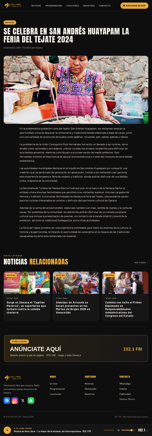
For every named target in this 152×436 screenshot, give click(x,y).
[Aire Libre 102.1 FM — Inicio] (12, 6)
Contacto (104, 5)
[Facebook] (7, 400)
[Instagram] (15, 400)
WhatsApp (125, 383)
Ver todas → (141, 262)
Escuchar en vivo (135, 5)
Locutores (72, 5)
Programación (54, 5)
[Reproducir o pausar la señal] (7, 430)
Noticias (36, 5)
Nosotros (89, 5)
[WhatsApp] (31, 400)
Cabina (123, 388)
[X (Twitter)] (23, 400)
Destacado (90, 388)
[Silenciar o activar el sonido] (118, 430)
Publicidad (125, 393)
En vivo (53, 383)
